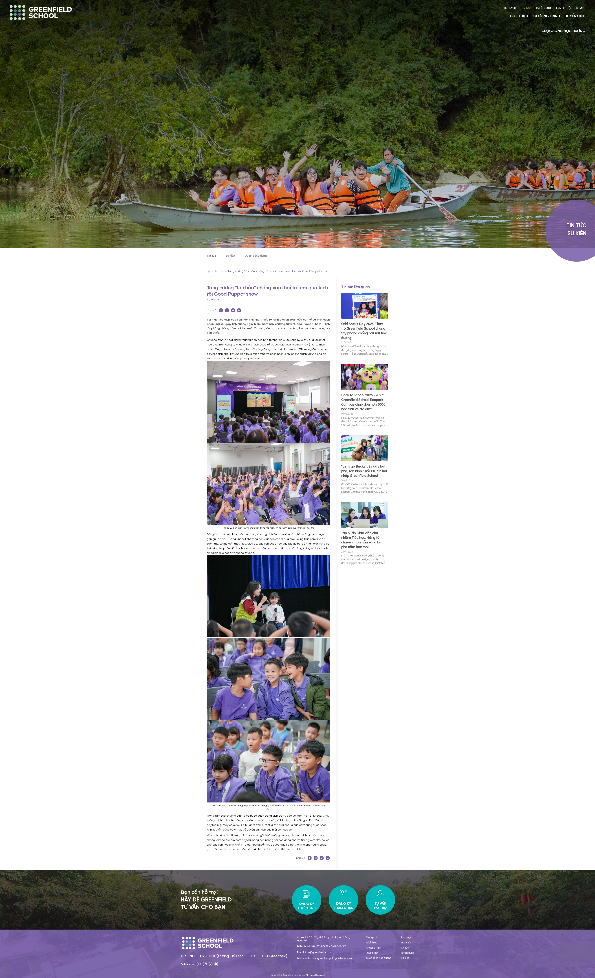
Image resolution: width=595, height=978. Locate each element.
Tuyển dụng (543, 8)
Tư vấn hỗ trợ (380, 905)
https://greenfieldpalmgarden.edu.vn (330, 958)
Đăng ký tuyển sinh (307, 905)
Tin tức (526, 8)
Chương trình (546, 16)
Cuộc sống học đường (563, 30)
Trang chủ (371, 937)
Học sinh (406, 942)
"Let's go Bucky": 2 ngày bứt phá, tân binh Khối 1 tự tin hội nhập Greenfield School (364, 471)
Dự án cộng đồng (256, 255)
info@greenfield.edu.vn (318, 952)
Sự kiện (230, 255)
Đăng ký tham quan (343, 905)
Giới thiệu (519, 16)
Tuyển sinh (575, 16)
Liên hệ (560, 8)
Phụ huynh (509, 8)
